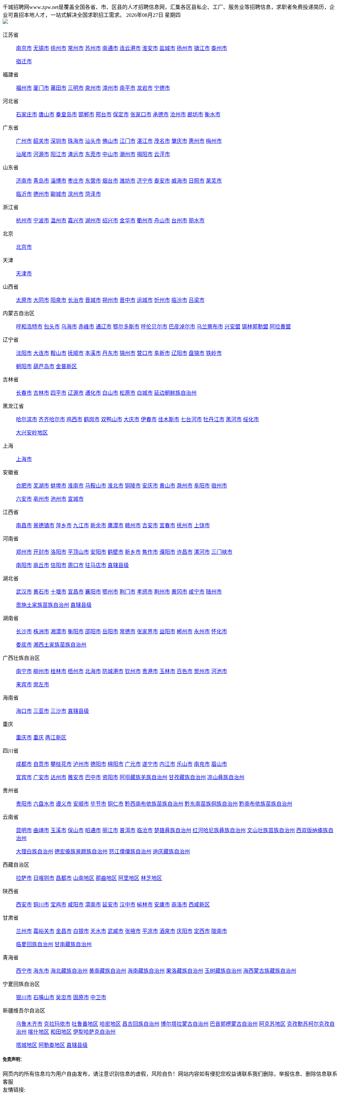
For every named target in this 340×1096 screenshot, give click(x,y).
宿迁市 (24, 61)
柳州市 (41, 671)
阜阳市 (202, 486)
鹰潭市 (116, 525)
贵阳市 (24, 804)
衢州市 (145, 220)
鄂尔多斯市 (126, 326)
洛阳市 (58, 552)
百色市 (185, 671)
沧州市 (178, 114)
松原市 (127, 393)
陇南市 (219, 931)
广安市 (41, 777)
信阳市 (58, 565)
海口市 (24, 711)
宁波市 (41, 220)
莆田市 (58, 88)
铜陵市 (133, 486)
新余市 (98, 525)
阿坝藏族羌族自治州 (143, 777)
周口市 (76, 565)
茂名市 (162, 141)
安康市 (162, 904)
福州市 (24, 88)
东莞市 (93, 154)
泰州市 (219, 48)
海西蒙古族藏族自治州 (269, 971)
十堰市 (58, 592)
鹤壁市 (116, 552)
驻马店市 (95, 565)
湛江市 (145, 141)
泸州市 (81, 764)
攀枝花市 (61, 764)
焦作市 (150, 552)
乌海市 (69, 326)
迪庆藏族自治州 (171, 851)
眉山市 (219, 764)
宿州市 (219, 486)
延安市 (110, 904)
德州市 (41, 194)
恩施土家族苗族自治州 (42, 605)
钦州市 (133, 671)
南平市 (127, 88)
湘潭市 (58, 631)
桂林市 (58, 671)
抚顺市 (76, 353)
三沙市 (58, 711)
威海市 (179, 181)
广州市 (24, 141)
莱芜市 (214, 181)
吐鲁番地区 (85, 1024)
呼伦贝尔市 (154, 326)
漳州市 (110, 88)
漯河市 (202, 552)
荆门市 (127, 592)
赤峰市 (86, 326)
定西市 (202, 931)
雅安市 (76, 777)
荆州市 (162, 592)
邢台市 (104, 114)
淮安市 (150, 48)
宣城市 (76, 499)
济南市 (24, 181)
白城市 (145, 393)
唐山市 (46, 114)
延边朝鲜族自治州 (175, 393)
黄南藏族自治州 (107, 971)
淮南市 (76, 486)
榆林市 (145, 904)
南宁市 (24, 671)
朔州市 (110, 300)
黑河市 (234, 419)
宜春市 (167, 525)
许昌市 (185, 552)
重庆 (38, 737)
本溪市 (93, 353)
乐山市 (185, 764)
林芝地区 (151, 878)
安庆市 (150, 486)
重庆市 (24, 737)
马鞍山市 (95, 486)
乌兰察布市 (210, 326)
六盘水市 (43, 804)
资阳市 (110, 777)
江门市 (127, 141)
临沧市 (145, 830)
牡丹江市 (213, 419)
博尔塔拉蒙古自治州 (185, 1024)
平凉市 (150, 931)
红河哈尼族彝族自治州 (219, 830)
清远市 (76, 154)
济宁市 (145, 181)
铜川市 (41, 904)
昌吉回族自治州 (140, 1024)
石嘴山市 (43, 997)
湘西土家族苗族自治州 (59, 645)
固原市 (81, 997)
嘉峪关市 (43, 931)
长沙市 (24, 631)
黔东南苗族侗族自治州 (211, 804)
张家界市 (147, 631)
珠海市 (76, 141)
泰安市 (162, 181)
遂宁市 (150, 764)
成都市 (24, 764)
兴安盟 (232, 326)
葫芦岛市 (43, 366)
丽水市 (197, 220)
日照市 (197, 181)
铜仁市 (116, 804)
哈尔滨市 (26, 419)
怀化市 (219, 631)
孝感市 (145, 592)
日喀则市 (43, 878)
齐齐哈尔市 (52, 419)
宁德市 (162, 88)
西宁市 (24, 971)
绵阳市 (116, 764)
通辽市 (104, 326)
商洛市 (179, 904)
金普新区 (66, 366)
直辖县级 (118, 565)
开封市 (41, 552)
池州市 (58, 499)
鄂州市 (110, 592)
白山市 (110, 393)
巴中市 (93, 777)
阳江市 (58, 154)
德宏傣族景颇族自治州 (81, 851)
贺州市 (202, 671)
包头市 (52, 326)
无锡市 (41, 48)
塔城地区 (26, 1045)
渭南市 (93, 904)
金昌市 (64, 931)
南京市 (24, 48)
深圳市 (58, 141)
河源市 (41, 154)
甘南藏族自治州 (73, 944)
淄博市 (58, 181)
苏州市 (93, 48)
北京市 (24, 247)
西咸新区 (199, 904)
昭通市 (93, 830)
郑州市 (24, 552)
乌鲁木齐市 (29, 1024)
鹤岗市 (92, 419)
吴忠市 (64, 997)
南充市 (202, 764)
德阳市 (98, 764)
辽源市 (76, 393)
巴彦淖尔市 (182, 326)
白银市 (81, 931)
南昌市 (24, 525)
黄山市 (167, 486)
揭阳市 (145, 154)
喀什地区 (38, 1032)
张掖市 (133, 931)
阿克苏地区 (272, 1024)
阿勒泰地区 (52, 1045)
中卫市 (98, 997)
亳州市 (41, 499)
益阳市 (167, 631)
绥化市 (251, 419)
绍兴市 (110, 220)
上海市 (24, 459)
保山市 (76, 830)
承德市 (161, 114)
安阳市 (98, 552)
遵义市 (64, 804)
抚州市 (185, 525)
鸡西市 (74, 419)
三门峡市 (221, 552)
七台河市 (191, 419)
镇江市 (202, 48)
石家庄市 (26, 114)
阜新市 (162, 353)
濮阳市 (167, 552)
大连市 (41, 353)
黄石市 (41, 592)
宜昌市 (76, 592)
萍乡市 (64, 525)
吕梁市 (197, 300)
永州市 (202, 631)
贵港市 (150, 671)
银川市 (24, 997)
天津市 (24, 273)
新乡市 (133, 552)
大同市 (41, 300)
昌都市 (64, 878)
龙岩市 (145, 88)
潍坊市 (127, 181)
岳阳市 (110, 631)
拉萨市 (24, 878)
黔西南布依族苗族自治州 (154, 804)
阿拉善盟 (280, 326)
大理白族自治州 (34, 851)
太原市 (24, 300)
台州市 (179, 220)
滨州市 (76, 194)
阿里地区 (128, 878)
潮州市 (127, 154)
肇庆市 (179, 141)
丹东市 (110, 353)
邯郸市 (86, 114)
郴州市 (185, 631)
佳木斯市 (168, 419)
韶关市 (41, 141)
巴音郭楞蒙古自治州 (234, 1024)
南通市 (110, 48)
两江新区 (55, 737)
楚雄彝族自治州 (172, 830)
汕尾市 (24, 154)
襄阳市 (93, 592)
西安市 (24, 904)
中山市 (110, 154)
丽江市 (110, 830)
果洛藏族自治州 (184, 971)
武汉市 (24, 592)
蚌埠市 (58, 486)
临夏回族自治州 (34, 944)
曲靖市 (41, 830)
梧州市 (76, 671)
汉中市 (127, 904)
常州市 (76, 48)
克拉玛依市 (57, 1024)
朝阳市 (24, 366)
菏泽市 (93, 194)
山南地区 (83, 878)
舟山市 (162, 220)
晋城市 (93, 300)
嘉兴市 (76, 220)
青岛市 (41, 181)
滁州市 (185, 486)
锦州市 (127, 353)
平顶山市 (78, 552)
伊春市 (149, 419)
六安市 (24, 499)
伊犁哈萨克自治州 (94, 1032)
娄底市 (24, 645)
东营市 (93, 181)
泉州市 (93, 88)
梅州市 (214, 141)
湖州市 (93, 220)
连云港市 (130, 48)
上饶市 (202, 525)
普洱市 (127, 830)
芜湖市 (41, 486)
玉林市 (167, 671)
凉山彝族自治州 (225, 777)
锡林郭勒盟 (255, 326)
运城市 (145, 300)
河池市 (219, 671)
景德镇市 (43, 525)
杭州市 (24, 220)
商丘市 (41, 565)
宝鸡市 (58, 904)
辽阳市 (179, 353)
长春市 (24, 393)
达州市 (58, 777)
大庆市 (131, 419)
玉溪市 (58, 830)
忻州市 (162, 300)
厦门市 (41, 88)
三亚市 (41, 711)
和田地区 (61, 1032)
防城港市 (113, 671)
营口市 (145, 353)
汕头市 (93, 141)
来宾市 (24, 684)
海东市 (41, 971)
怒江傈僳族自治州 (130, 851)
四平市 (58, 393)
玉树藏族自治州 (223, 971)
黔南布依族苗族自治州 (265, 804)
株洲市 (41, 631)
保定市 (121, 114)
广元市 (133, 764)
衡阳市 (76, 631)
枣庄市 (76, 181)
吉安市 (150, 525)
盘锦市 (197, 353)
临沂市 (24, 194)
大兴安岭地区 (32, 432)
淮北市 (116, 486)
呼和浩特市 (29, 326)
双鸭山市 (111, 419)
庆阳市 (185, 931)
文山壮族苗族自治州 (271, 830)
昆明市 (24, 830)
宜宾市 (24, 777)
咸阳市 (76, 904)
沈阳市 (24, 353)
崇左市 (41, 684)
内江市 (167, 764)
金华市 (127, 220)
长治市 (76, 300)
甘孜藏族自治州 (187, 777)
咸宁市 (197, 592)
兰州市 (24, 931)
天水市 (98, 931)
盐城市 (167, 48)
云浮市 (162, 154)
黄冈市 (179, 592)
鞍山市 (58, 353)
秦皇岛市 (66, 114)
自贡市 (41, 764)
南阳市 (24, 565)
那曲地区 (106, 878)
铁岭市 (214, 353)
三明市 (76, 88)
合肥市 (24, 486)
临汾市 (179, 300)
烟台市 (110, 181)
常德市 (127, 631)
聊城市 (58, 194)
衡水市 (212, 114)
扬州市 (185, 48)
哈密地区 (110, 1024)
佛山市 (110, 141)
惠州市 (197, 141)
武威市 (116, 931)
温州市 (58, 220)
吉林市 (41, 393)
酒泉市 (167, 931)
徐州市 (58, 48)
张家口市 (140, 114)
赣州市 (133, 525)
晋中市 (127, 300)
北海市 (93, 671)
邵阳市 (93, 631)
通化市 (93, 393)
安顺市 (81, 804)
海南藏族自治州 (146, 971)
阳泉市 (58, 300)
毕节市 (98, 804)
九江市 (81, 525)
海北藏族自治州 (69, 971)
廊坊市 (195, 114)
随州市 (214, 592)
